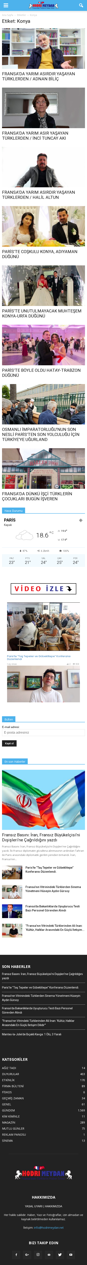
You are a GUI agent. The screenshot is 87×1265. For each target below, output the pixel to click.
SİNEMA (7, 1140)
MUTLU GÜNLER (13, 1128)
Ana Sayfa (7, 15)
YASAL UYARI (33, 1206)
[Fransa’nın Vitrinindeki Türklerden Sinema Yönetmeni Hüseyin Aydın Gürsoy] (12, 892)
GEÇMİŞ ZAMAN (13, 1098)
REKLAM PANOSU (14, 1134)
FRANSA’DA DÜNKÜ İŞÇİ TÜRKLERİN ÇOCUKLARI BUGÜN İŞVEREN (37, 496)
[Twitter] (60, 1255)
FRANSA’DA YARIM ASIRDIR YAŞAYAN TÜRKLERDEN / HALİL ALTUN (38, 195)
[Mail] (49, 1255)
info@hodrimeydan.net (49, 1227)
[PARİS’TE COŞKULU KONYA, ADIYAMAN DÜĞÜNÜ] (43, 226)
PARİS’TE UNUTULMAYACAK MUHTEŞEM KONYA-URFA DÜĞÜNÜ (42, 313)
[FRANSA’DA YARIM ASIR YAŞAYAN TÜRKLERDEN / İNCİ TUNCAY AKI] (43, 108)
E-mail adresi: (11, 727)
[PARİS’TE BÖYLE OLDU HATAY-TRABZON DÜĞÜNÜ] (43, 345)
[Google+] (27, 1255)
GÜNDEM (8, 1110)
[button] (81, 5)
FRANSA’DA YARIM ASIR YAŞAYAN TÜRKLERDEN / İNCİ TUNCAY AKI (35, 136)
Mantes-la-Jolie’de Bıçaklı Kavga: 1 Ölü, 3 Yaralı (31, 1034)
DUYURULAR (10, 1074)
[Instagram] (38, 1255)
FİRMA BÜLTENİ (13, 1086)
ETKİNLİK (8, 1080)
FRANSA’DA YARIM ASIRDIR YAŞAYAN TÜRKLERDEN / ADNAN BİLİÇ (38, 76)
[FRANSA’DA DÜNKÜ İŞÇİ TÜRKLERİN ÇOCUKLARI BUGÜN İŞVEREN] (43, 468)
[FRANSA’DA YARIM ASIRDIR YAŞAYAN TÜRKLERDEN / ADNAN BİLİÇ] (43, 48)
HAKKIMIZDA (53, 1206)
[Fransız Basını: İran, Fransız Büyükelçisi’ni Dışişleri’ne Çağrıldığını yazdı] (43, 800)
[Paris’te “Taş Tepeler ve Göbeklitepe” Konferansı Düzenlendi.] (12, 873)
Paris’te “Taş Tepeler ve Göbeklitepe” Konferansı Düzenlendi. (40, 987)
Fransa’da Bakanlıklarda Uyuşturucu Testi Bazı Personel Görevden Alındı (37, 1010)
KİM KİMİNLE (11, 1116)
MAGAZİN (8, 1122)
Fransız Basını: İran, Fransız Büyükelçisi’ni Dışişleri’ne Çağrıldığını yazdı (41, 837)
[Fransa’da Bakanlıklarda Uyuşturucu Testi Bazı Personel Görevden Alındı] (12, 911)
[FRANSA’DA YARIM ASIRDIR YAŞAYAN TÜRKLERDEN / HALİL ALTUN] (43, 167)
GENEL (6, 1104)
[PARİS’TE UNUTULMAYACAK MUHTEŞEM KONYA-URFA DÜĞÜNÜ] (43, 285)
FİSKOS (7, 1092)
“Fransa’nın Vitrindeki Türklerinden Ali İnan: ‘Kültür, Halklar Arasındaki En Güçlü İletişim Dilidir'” (38, 1023)
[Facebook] (16, 1255)
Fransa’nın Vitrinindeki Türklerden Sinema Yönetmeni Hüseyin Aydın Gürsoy (41, 998)
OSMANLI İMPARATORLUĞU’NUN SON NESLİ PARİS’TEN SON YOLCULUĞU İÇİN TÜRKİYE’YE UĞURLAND (41, 434)
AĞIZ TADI (9, 1068)
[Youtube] (71, 1255)
